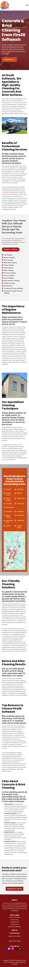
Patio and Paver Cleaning (11, 281)
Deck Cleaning (8, 268)
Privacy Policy (14, 919)
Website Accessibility (14, 926)
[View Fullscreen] (6, 533)
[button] (14, 550)
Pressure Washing (9, 257)
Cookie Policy (14, 924)
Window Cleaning (9, 283)
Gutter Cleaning (9, 265)
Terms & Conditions (14, 917)
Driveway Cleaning (10, 273)
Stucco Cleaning (9, 275)
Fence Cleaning (8, 270)
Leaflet (23, 569)
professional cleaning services (10, 194)
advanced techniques (20, 102)
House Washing (9, 278)
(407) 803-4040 (16, 941)
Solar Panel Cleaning (10, 263)
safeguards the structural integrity (12, 358)
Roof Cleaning (8, 260)
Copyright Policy (14, 922)
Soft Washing (8, 255)
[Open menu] (27, 5)
